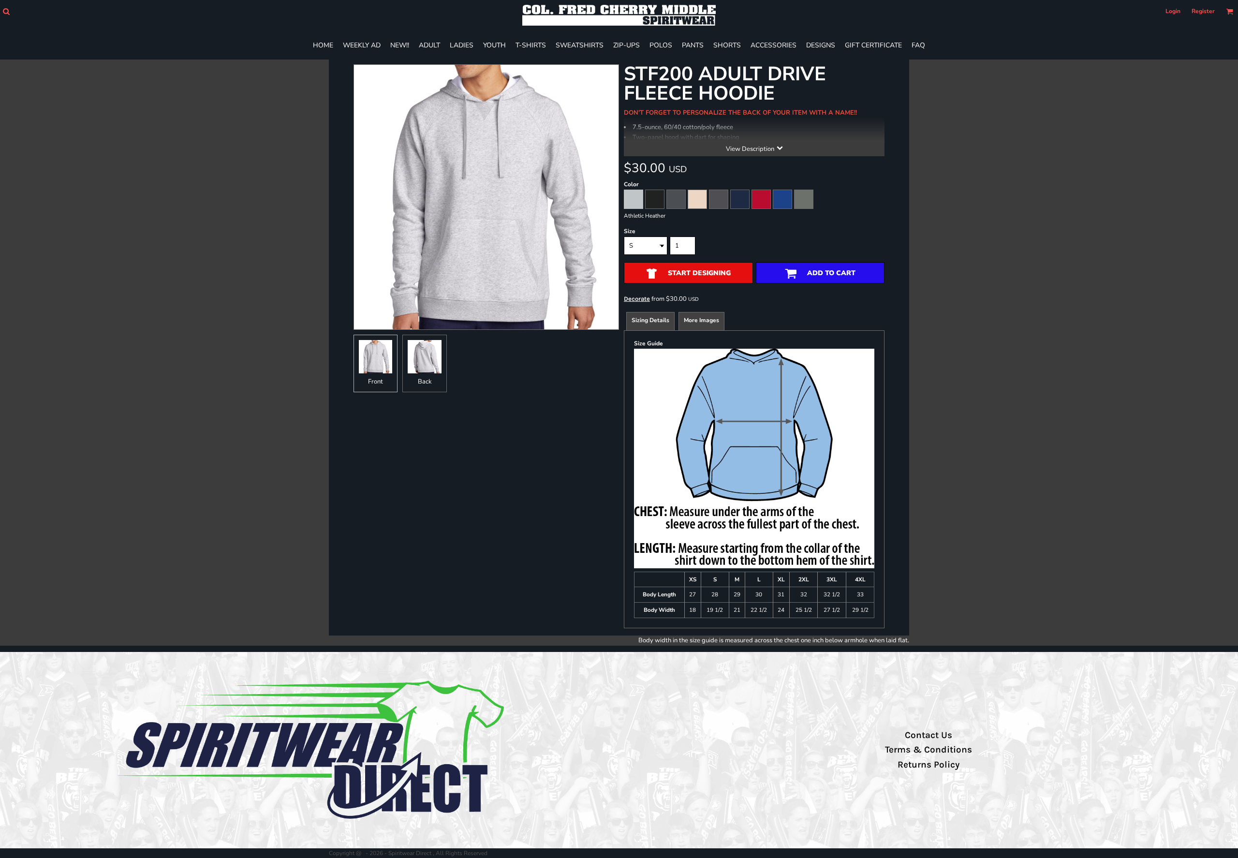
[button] (6, 11)
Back (425, 381)
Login (1172, 11)
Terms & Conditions (928, 749)
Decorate (637, 298)
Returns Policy (928, 764)
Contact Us (928, 735)
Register (1203, 11)
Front (375, 381)
